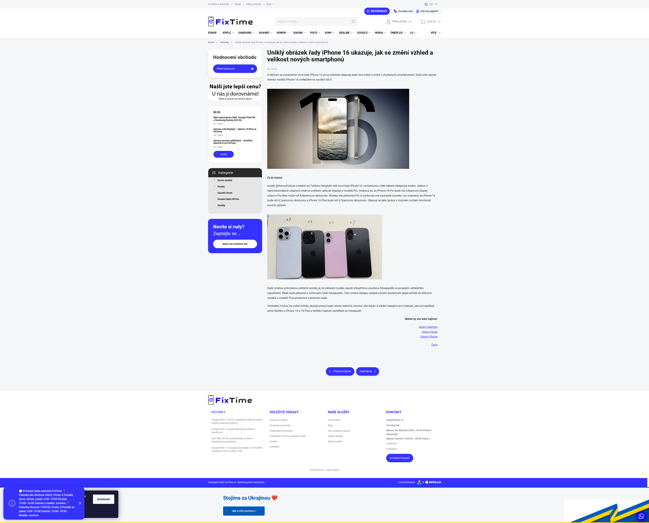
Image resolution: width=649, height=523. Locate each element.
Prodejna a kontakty (218, 4)
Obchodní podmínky (280, 425)
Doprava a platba (279, 420)
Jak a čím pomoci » (244, 511)
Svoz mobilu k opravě (339, 430)
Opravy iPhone (429, 336)
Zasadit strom (225, 192)
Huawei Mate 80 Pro (228, 199)
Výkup (237, 4)
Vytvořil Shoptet (406, 482)
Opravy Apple (430, 332)
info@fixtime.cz (394, 420)
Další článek (366, 371)
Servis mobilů (225, 180)
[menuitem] (213, 33)
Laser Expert (332, 470)
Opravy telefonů (428, 327)
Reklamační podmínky (281, 430)
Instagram (391, 448)
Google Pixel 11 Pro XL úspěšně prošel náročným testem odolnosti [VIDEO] (236, 421)
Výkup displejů (335, 436)
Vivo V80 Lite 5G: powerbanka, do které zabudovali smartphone (231, 440)
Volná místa (334, 420)
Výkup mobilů (335, 441)
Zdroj (434, 344)
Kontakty (274, 446)
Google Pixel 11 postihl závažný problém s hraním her (233, 431)
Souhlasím (103, 499)
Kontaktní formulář (400, 458)
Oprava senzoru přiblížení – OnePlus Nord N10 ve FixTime (233, 141)
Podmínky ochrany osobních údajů (288, 436)
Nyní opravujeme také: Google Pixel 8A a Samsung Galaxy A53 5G (234, 118)
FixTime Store (317, 470)
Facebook (391, 443)
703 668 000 (392, 425)
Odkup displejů (253, 4)
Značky (221, 205)
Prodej (221, 186)
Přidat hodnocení (226, 68)
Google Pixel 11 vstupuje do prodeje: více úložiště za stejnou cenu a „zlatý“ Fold (236, 449)
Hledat (353, 21)
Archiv (223, 154)
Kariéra (273, 441)
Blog (268, 4)
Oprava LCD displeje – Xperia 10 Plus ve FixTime (234, 130)
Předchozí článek (342, 371)
